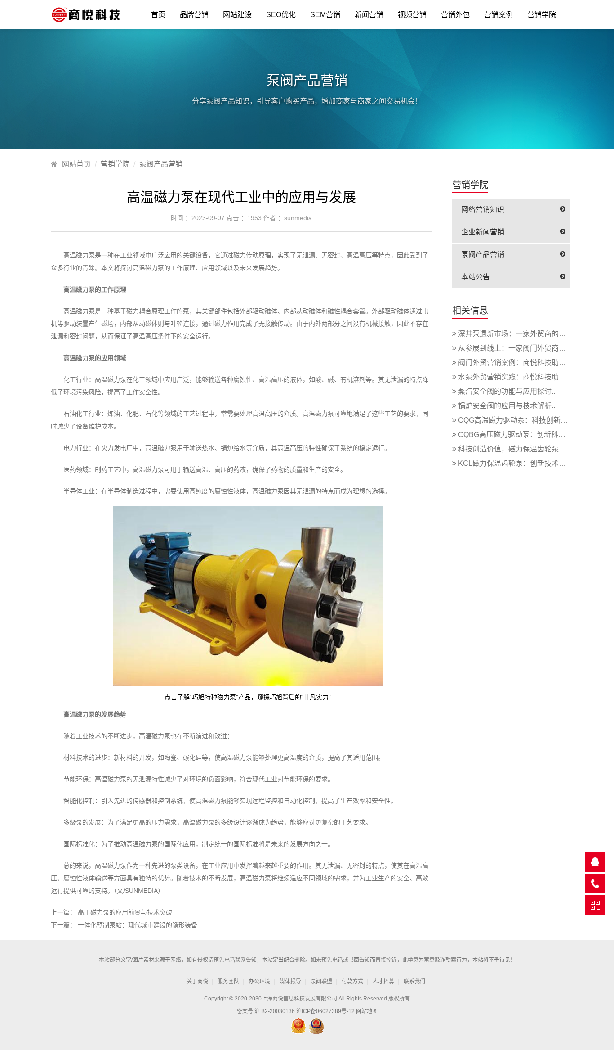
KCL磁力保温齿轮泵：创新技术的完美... (522, 463)
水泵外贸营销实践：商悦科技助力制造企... (525, 377)
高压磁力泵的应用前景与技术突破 (125, 912)
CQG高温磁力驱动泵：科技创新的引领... (522, 420)
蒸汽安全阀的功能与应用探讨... (507, 391)
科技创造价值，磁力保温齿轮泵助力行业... (525, 449)
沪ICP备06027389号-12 (325, 1011)
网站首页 (76, 164)
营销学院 (541, 14)
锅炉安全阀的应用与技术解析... (507, 406)
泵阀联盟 (321, 981)
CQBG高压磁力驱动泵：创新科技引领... (521, 434)
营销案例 (498, 14)
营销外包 (455, 14)
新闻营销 (369, 14)
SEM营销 (325, 14)
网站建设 (237, 14)
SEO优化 (281, 14)
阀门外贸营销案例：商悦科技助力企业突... (525, 362)
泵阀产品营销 (160, 164)
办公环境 (259, 981)
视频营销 (412, 14)
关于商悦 (197, 981)
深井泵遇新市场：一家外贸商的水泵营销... (525, 334)
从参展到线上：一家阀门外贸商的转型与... (525, 348)
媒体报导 (290, 981)
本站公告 (475, 277)
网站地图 (367, 1011)
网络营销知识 (482, 209)
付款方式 (352, 981)
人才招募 (383, 981)
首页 (158, 14)
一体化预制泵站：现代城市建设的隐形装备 (137, 924)
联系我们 (414, 981)
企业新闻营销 (482, 232)
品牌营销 (194, 14)
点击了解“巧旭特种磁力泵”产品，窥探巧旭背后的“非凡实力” (248, 697)
